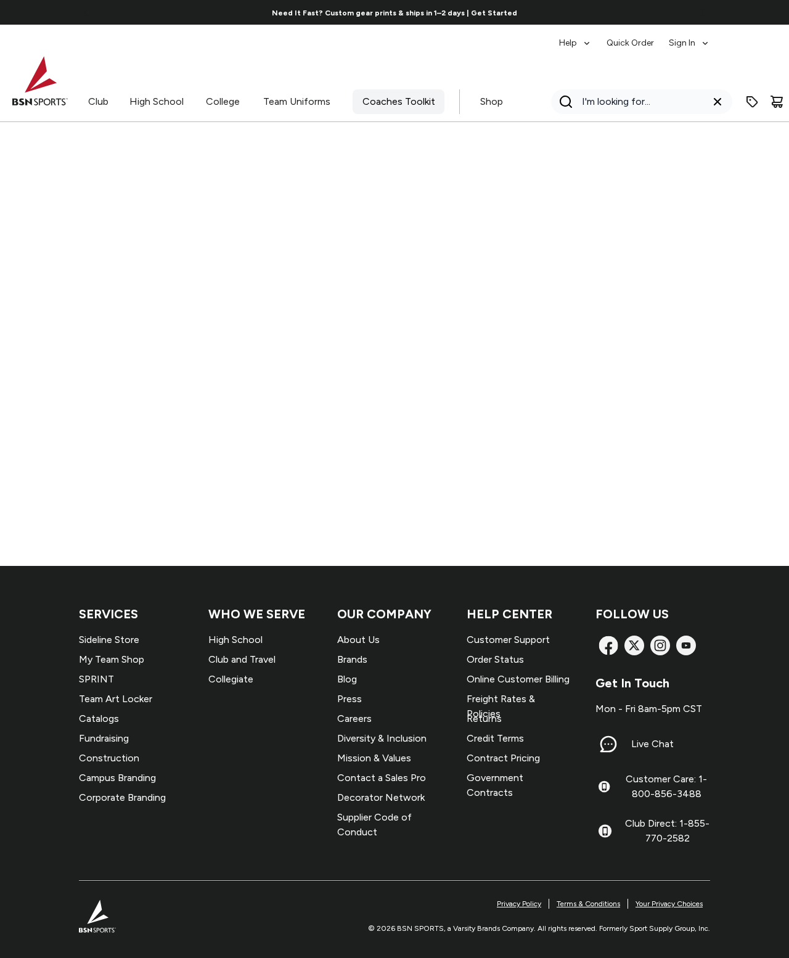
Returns (484, 718)
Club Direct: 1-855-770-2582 (667, 830)
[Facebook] (608, 645)
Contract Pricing (503, 758)
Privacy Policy (519, 903)
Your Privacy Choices (669, 903)
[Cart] (776, 101)
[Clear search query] (717, 101)
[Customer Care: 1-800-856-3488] (604, 787)
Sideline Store (109, 639)
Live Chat (652, 744)
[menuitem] (575, 37)
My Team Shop (111, 659)
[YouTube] (686, 645)
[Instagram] (660, 645)
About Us (358, 639)
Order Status (495, 659)
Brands (352, 659)
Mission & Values (374, 758)
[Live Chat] (608, 744)
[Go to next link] (702, 12)
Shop (491, 101)
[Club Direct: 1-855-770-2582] (605, 831)
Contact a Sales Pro (381, 778)
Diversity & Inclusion (382, 738)
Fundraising (104, 738)
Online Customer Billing (518, 679)
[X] (634, 645)
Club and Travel (242, 659)
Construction (109, 758)
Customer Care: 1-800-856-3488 (666, 786)
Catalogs (99, 718)
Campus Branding (117, 778)
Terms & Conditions (588, 903)
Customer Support (508, 639)
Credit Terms (495, 738)
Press (349, 699)
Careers (354, 718)
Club (98, 101)
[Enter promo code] (752, 101)
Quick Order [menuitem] (630, 43)
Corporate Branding (122, 797)
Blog (347, 679)
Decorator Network (381, 797)
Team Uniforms (296, 101)
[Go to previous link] (86, 12)
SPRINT (96, 679)
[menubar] (634, 37)
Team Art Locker (115, 699)
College (223, 101)
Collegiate (230, 679)
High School (156, 101)
